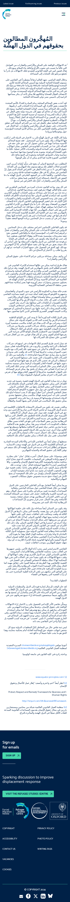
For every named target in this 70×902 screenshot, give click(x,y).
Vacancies (8, 859)
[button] (65, 14)
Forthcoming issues (33, 3)
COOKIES (7, 869)
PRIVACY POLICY (45, 828)
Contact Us (8, 849)
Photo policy (45, 839)
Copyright (8, 828)
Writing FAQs (44, 849)
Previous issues (60, 3)
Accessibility (9, 839)
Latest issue (8, 3)
